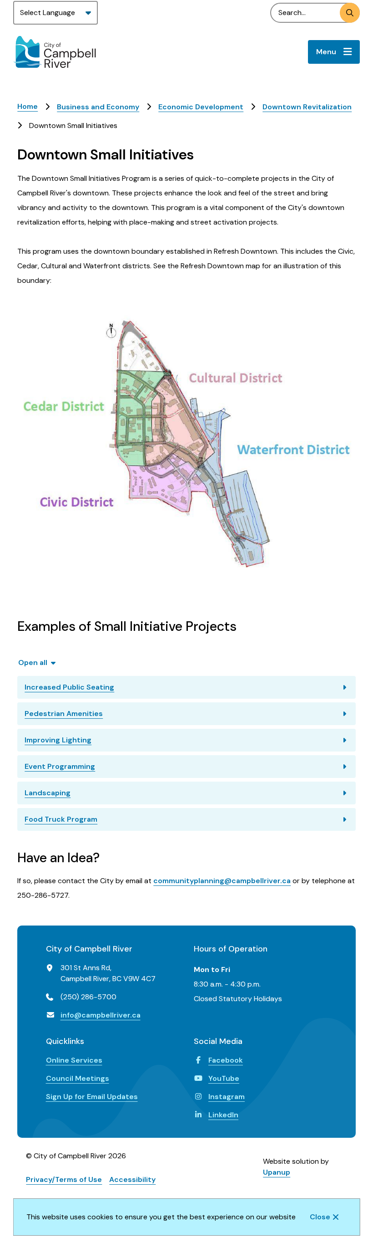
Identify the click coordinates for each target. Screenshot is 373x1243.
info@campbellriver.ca (100, 1015)
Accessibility (132, 1179)
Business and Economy (98, 107)
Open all (32, 662)
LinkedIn (223, 1115)
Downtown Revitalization (307, 107)
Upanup (276, 1172)
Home (27, 106)
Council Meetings (77, 1078)
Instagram (226, 1096)
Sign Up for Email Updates (92, 1096)
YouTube (223, 1078)
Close (320, 1217)
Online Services (74, 1060)
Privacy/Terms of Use (64, 1179)
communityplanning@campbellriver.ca (222, 880)
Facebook (225, 1060)
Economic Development (200, 107)
